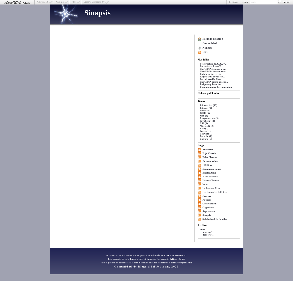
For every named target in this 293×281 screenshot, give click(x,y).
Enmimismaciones (211, 169)
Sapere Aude (208, 211)
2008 (202, 229)
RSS (74, 2)
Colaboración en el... (210, 74)
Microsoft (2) (207, 126)
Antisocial (207, 149)
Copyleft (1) (206, 133)
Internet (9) (206, 108)
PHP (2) (204, 128)
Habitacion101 (210, 176)
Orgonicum (208, 207)
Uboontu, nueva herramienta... (216, 87)
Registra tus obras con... (212, 76)
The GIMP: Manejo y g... (213, 69)
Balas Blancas (209, 157)
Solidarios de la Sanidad (214, 219)
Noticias (207, 47)
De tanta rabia (210, 161)
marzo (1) (208, 232)
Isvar (205, 184)
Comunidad (209, 43)
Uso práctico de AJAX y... (213, 63)
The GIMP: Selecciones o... (214, 71)
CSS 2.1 (60, 2)
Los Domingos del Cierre (215, 192)
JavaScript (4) (207, 120)
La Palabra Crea (211, 188)
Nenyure (206, 196)
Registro (233, 2)
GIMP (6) (205, 113)
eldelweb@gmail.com (181, 262)
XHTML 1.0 (42, 2)
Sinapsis (97, 13)
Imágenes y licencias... (211, 84)
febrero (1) (208, 234)
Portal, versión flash (210, 79)
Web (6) (204, 115)
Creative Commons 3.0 (94, 2)
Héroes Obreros (210, 180)
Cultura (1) (206, 138)
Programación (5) (209, 118)
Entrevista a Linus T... (211, 66)
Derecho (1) (206, 136)
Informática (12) (208, 105)
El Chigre (207, 165)
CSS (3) (204, 123)
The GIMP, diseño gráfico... (214, 81)
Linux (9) (205, 110)
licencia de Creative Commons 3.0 (170, 255)
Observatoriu (209, 203)
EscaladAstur (209, 172)
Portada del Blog (212, 38)
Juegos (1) (205, 131)
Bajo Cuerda (209, 153)
